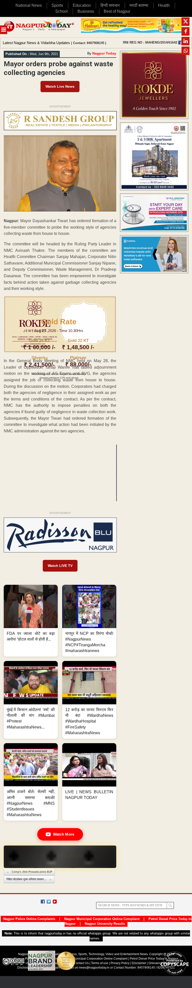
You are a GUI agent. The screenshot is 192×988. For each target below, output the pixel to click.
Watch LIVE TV (60, 566)
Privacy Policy (120, 963)
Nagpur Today (104, 53)
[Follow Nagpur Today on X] (49, 902)
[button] (31, 621)
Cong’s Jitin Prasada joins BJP (29, 871)
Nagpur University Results (105, 923)
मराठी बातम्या (139, 5)
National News (29, 5)
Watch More (63, 834)
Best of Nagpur (117, 11)
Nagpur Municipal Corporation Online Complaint (102, 919)
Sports (57, 5)
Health (164, 5)
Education (82, 5)
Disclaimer (139, 963)
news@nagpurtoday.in (94, 967)
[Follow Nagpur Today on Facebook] (43, 902)
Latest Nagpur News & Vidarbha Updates (36, 43)
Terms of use (99, 963)
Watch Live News (60, 86)
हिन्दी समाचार (110, 5)
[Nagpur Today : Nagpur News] (39, 27)
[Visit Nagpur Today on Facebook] (180, 43)
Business (86, 11)
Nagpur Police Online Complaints (29, 919)
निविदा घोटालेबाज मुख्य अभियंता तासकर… (29, 879)
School (61, 11)
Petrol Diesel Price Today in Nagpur (154, 958)
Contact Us (81, 963)
